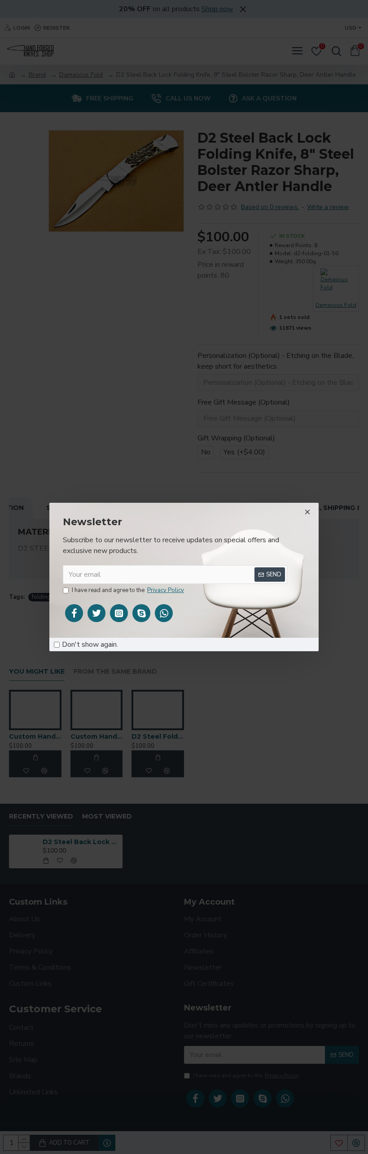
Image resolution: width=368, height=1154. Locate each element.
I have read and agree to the (128, 590)
